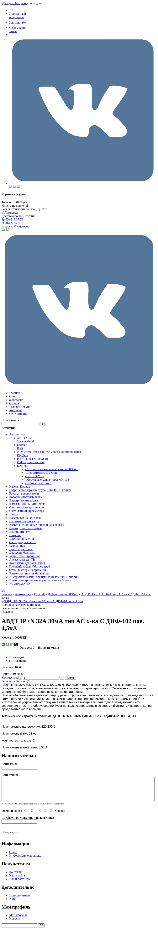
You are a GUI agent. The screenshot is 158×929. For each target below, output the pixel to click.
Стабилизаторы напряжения (27, 570)
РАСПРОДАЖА (19, 583)
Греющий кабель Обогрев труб (29, 566)
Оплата (14, 403)
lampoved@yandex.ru (15, 226)
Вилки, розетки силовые (25, 528)
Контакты (15, 410)
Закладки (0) (17, 22)
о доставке (16, 399)
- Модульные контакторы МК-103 (47, 479)
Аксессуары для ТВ (22, 559)
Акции (13, 898)
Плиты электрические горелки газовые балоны (40, 580)
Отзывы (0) (23, 681)
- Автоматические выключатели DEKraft (51, 469)
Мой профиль (18, 915)
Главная (14, 393)
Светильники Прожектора (26, 510)
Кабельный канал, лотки (25, 517)
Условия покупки (20, 406)
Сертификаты (18, 413)
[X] (16, 644)
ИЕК (20, 448)
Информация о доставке (25, 855)
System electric (26, 441)
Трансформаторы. (21, 549)
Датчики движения (21, 538)
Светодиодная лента (22, 542)
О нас (13, 396)
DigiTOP (22, 455)
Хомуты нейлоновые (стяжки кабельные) (36, 524)
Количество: (10, 677)
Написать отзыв (48, 647)
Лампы (13, 514)
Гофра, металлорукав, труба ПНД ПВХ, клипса (40, 490)
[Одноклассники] (7, 644)
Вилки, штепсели (20, 531)
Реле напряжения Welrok (33, 458)
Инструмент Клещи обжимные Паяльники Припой (43, 577)
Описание (8, 681)
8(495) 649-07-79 (12, 219)
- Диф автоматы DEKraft (41, 472)
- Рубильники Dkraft (38, 483)
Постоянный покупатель (17, 15)
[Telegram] (11, 644)
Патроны (15, 535)
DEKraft (22, 465)
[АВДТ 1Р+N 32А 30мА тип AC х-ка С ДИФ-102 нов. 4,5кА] (42, 601)
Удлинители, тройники (24, 556)
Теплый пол (17, 545)
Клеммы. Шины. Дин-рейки (27, 504)
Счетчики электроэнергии (26, 507)
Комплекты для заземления (27, 563)
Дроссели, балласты (22, 552)
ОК (41, 424)
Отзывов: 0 (27, 647)
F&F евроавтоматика (31, 462)
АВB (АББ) (24, 437)
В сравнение (19, 660)
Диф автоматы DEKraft (63, 594)
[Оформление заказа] (82, 183)
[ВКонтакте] (3, 644)
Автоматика (17, 434)
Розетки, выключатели (24, 493)
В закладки (16, 657)
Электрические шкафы (24, 500)
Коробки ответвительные (26, 497)
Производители (19, 895)
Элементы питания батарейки (29, 573)
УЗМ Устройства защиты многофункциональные (49, 451)
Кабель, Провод (19, 486)
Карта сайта (17, 875)
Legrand (22, 444)
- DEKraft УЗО (34, 476)
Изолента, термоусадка (24, 521)
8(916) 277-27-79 (12, 223)
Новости (15, 918)
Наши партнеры (19, 879)
